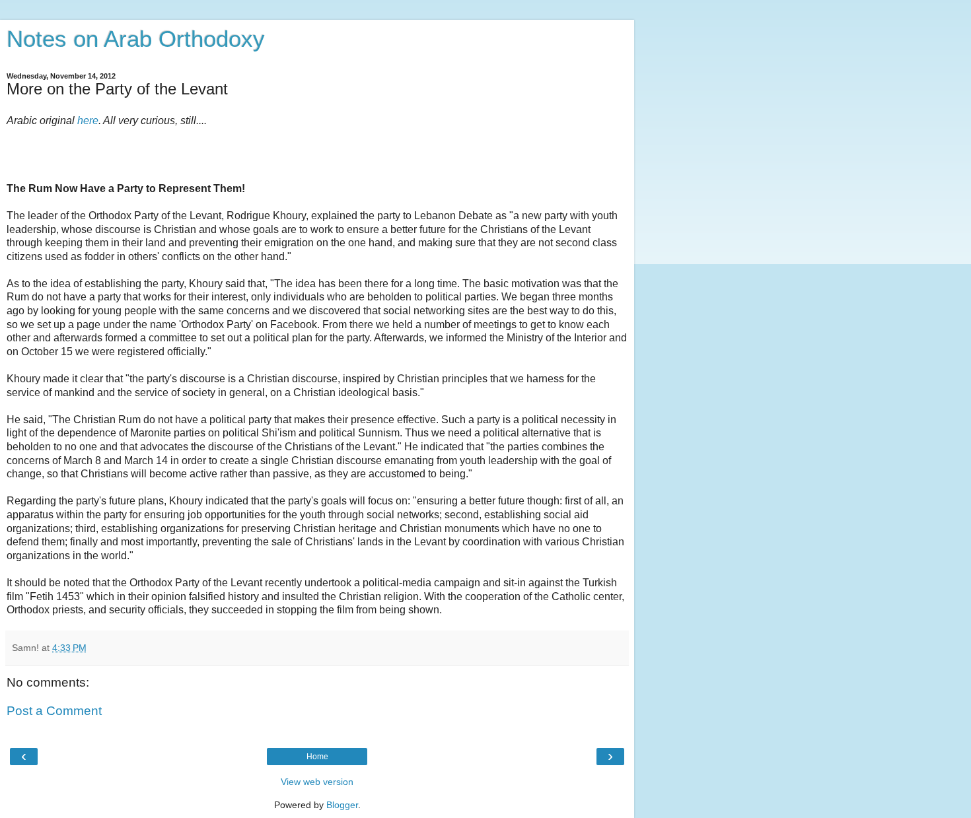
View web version (317, 781)
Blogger (342, 805)
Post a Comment (54, 711)
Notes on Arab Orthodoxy (136, 38)
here (87, 120)
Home (317, 756)
